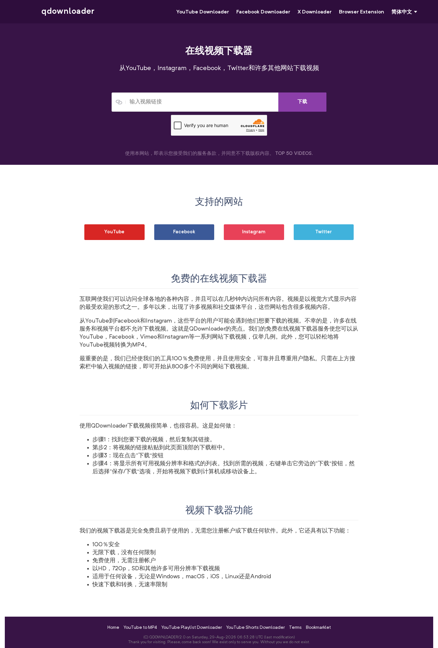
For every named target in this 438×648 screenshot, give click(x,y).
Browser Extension (361, 12)
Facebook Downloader (263, 12)
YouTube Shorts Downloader (255, 627)
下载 (302, 102)
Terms (295, 627)
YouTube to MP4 (140, 627)
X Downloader (315, 12)
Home (113, 627)
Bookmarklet (318, 627)
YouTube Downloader (202, 12)
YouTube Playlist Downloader (191, 627)
